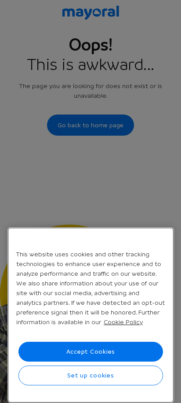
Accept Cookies (91, 351)
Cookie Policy (123, 322)
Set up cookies (90, 375)
